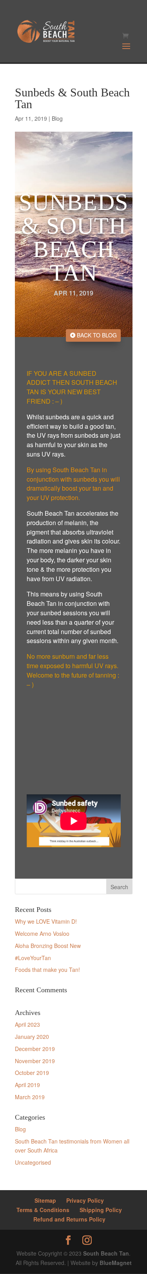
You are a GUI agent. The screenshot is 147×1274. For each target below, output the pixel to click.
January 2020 (32, 1036)
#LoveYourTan (33, 958)
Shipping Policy (101, 1210)
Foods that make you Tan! (47, 969)
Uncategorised (33, 1162)
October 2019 (32, 1072)
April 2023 (27, 1024)
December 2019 (35, 1049)
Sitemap (45, 1200)
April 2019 (27, 1085)
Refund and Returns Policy (69, 1219)
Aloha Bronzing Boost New (48, 946)
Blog (57, 118)
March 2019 (30, 1097)
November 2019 (35, 1061)
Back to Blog (97, 335)
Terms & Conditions (42, 1210)
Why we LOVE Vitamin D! (46, 921)
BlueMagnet (116, 1263)
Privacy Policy (85, 1200)
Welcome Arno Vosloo (42, 933)
